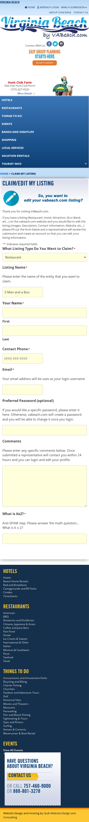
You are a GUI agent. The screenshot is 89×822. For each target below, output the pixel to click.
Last (5, 339)
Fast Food (9, 631)
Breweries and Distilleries (18, 620)
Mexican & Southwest (16, 650)
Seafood (8, 657)
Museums (9, 707)
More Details (24, 93)
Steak (6, 661)
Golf (5, 696)
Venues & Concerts (14, 729)
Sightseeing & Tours (15, 718)
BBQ (6, 616)
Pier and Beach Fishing (16, 715)
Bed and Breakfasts (15, 585)
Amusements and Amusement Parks (25, 678)
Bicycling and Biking (15, 681)
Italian (7, 646)
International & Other (16, 642)
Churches (9, 689)
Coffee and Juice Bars (16, 628)
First (6, 321)
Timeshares (10, 596)
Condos (7, 592)
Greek (7, 635)
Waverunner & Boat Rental (19, 733)
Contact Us (19, 776)
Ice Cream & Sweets (15, 639)
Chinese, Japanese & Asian (19, 624)
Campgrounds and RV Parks (20, 588)
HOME (4, 174)
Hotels (7, 577)
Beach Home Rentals (15, 581)
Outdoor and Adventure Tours (21, 692)
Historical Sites (12, 700)
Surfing (7, 726)
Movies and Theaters (16, 704)
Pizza (6, 653)
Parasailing (10, 711)
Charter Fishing (12, 685)
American (9, 613)
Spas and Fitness (13, 722)
